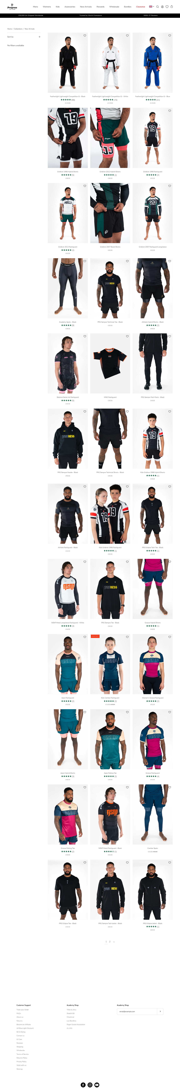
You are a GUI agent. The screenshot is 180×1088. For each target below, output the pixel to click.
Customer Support (24, 1005)
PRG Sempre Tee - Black (110, 623)
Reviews (20, 1043)
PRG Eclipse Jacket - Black (152, 923)
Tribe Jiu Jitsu (71, 1010)
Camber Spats (152, 848)
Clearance (140, 6)
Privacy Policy (21, 1061)
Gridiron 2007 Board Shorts (110, 247)
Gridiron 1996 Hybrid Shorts (67, 171)
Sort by (10, 37)
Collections (18, 29)
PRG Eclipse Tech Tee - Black (152, 547)
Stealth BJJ (71, 1013)
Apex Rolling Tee (110, 773)
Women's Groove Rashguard (152, 698)
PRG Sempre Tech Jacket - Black (110, 923)
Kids (58, 6)
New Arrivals (86, 6)
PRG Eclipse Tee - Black (67, 923)
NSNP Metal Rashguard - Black (110, 848)
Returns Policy (22, 1058)
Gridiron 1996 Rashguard (152, 171)
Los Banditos (71, 1021)
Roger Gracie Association (76, 1024)
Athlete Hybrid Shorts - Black (153, 322)
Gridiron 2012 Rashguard (67, 247)
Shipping (20, 1047)
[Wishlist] (167, 6)
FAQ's (19, 1013)
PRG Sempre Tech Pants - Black (152, 397)
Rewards (100, 6)
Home (9, 29)
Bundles (127, 6)
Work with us (21, 1065)
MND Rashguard (110, 397)
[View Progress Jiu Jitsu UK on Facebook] (83, 1084)
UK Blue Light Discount (25, 1028)
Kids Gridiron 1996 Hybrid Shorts (152, 472)
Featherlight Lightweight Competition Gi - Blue (152, 96)
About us (20, 1017)
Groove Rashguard (153, 773)
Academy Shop (72, 1005)
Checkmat (70, 1017)
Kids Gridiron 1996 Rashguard (110, 547)
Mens (35, 6)
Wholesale (114, 6)
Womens (47, 6)
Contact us (20, 1036)
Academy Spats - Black (67, 322)
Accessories (70, 6)
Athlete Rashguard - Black (68, 547)
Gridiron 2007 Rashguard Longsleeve (153, 247)
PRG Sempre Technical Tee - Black (110, 322)
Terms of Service (23, 1054)
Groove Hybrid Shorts (153, 623)
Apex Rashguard (67, 698)
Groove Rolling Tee (68, 848)
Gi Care (19, 1039)
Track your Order (23, 1010)
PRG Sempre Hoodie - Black (68, 472)
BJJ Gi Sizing (21, 1032)
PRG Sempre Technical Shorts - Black (110, 472)
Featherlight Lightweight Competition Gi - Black (67, 96)
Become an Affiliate (24, 1024)
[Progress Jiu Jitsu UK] (12, 7)
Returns (20, 1021)
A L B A (69, 1028)
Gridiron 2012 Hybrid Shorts (110, 171)
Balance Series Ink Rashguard (68, 397)
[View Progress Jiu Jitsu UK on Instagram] (90, 1084)
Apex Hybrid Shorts (67, 773)
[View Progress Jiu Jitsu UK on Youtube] (96, 1084)
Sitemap (20, 1069)
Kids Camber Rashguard (110, 698)
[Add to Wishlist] (85, 36)
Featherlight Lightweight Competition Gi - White (110, 96)
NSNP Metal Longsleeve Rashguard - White (67, 623)
